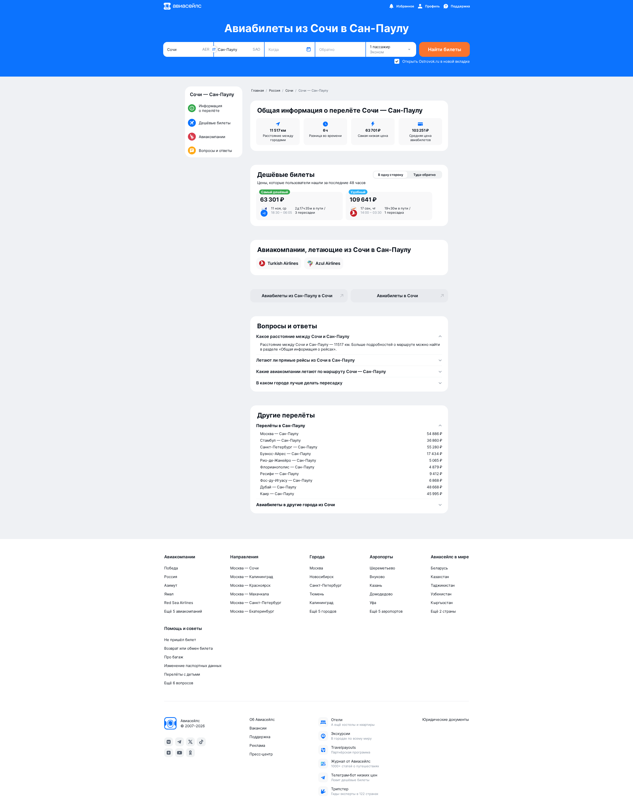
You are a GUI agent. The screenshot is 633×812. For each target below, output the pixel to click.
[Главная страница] (182, 6)
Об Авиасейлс (262, 719)
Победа (171, 568)
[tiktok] (201, 742)
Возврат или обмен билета (188, 648)
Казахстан (440, 576)
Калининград (321, 602)
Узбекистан (441, 594)
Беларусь (439, 568)
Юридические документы (445, 719)
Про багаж (173, 657)
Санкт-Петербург (326, 585)
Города (317, 556)
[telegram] (179, 742)
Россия (170, 576)
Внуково (377, 576)
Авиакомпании (179, 556)
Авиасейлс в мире (450, 556)
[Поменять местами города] (213, 49)
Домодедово (381, 594)
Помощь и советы (183, 628)
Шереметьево (382, 568)
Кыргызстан (442, 602)
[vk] (169, 742)
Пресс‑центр (261, 754)
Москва (316, 568)
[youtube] (179, 753)
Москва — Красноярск (250, 585)
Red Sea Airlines (178, 602)
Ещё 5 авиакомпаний (183, 611)
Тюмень (317, 594)
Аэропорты (381, 556)
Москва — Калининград (251, 576)
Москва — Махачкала (249, 594)
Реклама (257, 745)
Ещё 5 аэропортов (386, 611)
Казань (376, 585)
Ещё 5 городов (323, 611)
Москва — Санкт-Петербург (255, 602)
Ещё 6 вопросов (178, 683)
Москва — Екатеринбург (252, 611)
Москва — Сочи (244, 568)
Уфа (373, 602)
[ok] (190, 753)
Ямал (169, 594)
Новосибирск (322, 576)
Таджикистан (443, 585)
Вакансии (258, 728)
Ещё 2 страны (443, 611)
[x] (190, 742)
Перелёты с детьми (182, 674)
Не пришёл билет (180, 639)
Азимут (170, 585)
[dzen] (169, 753)
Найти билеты (444, 49)
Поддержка (259, 736)
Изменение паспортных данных (193, 665)
